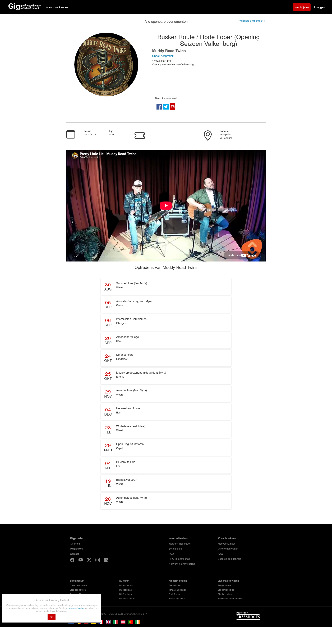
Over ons (75, 543)
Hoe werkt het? (226, 543)
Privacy (102, 613)
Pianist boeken (225, 594)
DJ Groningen (125, 594)
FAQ (171, 553)
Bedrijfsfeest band (177, 598)
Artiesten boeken (178, 580)
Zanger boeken (225, 585)
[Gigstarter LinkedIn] (106, 560)
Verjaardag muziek (177, 589)
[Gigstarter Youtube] (81, 560)
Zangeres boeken (226, 589)
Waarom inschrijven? (180, 543)
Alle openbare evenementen (166, 21)
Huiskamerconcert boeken (230, 598)
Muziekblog (76, 548)
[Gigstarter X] (89, 560)
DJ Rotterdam (125, 589)
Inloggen (319, 7)
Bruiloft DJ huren (127, 598)
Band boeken (77, 580)
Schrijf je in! (175, 548)
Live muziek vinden (228, 580)
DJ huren (124, 580)
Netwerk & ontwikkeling (182, 563)
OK (51, 617)
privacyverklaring (76, 607)
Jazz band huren (78, 589)
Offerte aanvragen (228, 548)
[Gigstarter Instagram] (97, 560)
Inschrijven (301, 7)
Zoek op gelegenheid (229, 558)
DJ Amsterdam (126, 585)
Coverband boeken (79, 585)
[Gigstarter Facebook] (72, 560)
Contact (74, 553)
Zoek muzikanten (57, 7)
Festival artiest (175, 585)
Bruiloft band (175, 594)
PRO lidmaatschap (179, 558)
